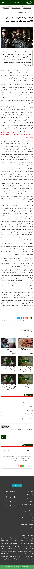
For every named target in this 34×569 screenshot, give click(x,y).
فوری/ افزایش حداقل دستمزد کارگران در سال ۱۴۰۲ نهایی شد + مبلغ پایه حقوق (8, 387)
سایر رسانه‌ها (21, 12)
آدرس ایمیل (29, 410)
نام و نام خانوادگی (27, 403)
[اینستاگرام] (15, 501)
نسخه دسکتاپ (17, 485)
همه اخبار (30, 498)
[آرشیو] (7, 505)
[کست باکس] (15, 505)
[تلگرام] (15, 497)
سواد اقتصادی (27, 7)
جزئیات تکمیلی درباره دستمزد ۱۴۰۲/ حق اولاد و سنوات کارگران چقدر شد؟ (8, 369)
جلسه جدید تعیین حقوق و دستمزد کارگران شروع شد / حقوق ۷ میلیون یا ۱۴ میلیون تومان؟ (17, 134)
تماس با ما (30, 495)
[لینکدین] (11, 497)
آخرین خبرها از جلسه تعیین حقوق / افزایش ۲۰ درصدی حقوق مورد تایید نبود (26, 369)
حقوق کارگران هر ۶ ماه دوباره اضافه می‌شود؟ (26, 386)
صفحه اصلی (30, 12)
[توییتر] (11, 501)
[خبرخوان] (11, 505)
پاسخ (30, 466)
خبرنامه (31, 501)
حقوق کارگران (26, 330)
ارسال (3, 437)
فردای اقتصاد (17, 2)
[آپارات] (7, 501)
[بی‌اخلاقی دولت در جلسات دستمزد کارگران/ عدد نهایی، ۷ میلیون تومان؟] (17, 37)
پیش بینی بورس (16, 7)
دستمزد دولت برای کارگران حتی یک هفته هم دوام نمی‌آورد (26, 351)
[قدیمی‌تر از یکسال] (25, 343)
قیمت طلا (6, 7)
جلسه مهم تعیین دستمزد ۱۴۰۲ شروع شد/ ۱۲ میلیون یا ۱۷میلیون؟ (9, 351)
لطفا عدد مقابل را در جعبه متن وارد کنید (21, 429)
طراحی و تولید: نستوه (16, 568)
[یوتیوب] (7, 497)
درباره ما (30, 491)
